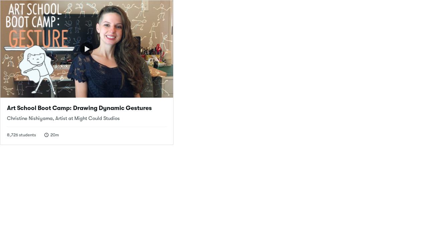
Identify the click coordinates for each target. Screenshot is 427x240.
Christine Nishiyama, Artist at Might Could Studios (63, 118)
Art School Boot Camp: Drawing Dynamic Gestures (79, 108)
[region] (87, 49)
